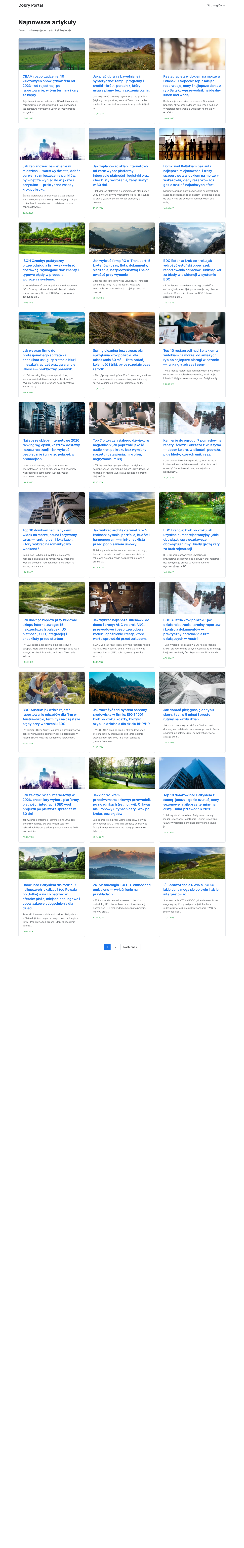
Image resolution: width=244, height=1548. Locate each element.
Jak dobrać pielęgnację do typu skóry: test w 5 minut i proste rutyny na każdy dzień (188, 714)
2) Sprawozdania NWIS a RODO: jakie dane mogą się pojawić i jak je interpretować (191, 889)
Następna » (130, 947)
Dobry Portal (30, 5)
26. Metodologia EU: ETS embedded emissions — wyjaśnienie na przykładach (122, 889)
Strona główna (216, 5)
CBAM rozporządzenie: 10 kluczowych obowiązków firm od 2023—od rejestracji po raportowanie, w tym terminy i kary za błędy (51, 85)
